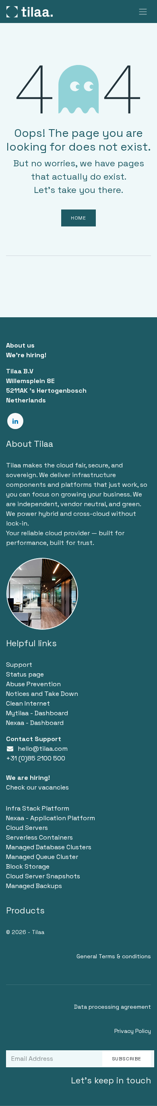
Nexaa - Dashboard (35, 722)
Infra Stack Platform (37, 808)
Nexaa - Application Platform (50, 818)
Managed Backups (34, 886)
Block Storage (28, 866)
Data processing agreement (112, 1006)
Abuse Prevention (33, 684)
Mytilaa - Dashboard (37, 713)
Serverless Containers (39, 837)
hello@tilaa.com (43, 748)
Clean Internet (28, 703)
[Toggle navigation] (143, 11)
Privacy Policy (132, 1031)
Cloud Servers (27, 827)
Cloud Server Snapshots (43, 876)
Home (78, 218)
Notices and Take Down (42, 693)
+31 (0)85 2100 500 (35, 758)
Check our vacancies (37, 787)
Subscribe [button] (126, 1059)
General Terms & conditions (113, 956)
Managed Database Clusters (48, 847)
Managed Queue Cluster (42, 857)
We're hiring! (26, 355)
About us (20, 345)
